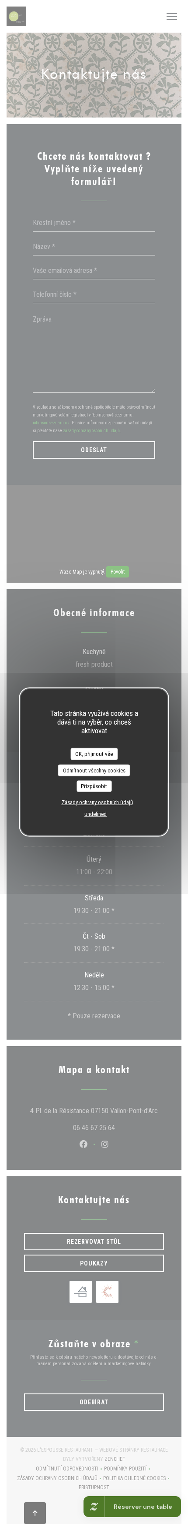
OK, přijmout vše (94, 754)
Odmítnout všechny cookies (94, 770)
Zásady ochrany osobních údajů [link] (97, 802)
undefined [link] (95, 813)
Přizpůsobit (94, 786)
